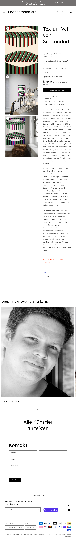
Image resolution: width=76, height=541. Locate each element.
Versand (52, 82)
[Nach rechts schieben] (42, 409)
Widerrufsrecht (28, 534)
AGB (50, 534)
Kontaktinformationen (65, 534)
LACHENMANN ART (16, 534)
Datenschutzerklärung (40, 534)
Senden (15, 480)
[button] (4, 11)
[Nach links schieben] (33, 409)
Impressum (68, 536)
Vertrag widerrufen (38, 495)
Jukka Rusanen (11, 401)
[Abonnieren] (38, 509)
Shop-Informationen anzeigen (55, 104)
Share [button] (47, 276)
